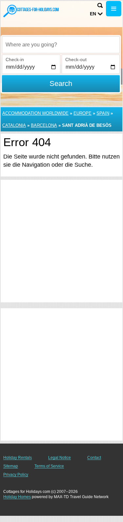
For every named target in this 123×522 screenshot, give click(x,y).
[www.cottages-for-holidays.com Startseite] (31, 10)
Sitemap (10, 466)
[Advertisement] (61, 241)
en (93, 13)
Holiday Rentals (17, 457)
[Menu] (113, 8)
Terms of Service (49, 466)
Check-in (15, 59)
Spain (102, 113)
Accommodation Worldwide (35, 113)
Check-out (76, 59)
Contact (94, 457)
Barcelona (44, 125)
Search (61, 83)
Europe (82, 113)
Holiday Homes (17, 497)
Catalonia (14, 125)
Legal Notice (59, 457)
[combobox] (60, 45)
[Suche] (100, 5)
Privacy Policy (15, 474)
